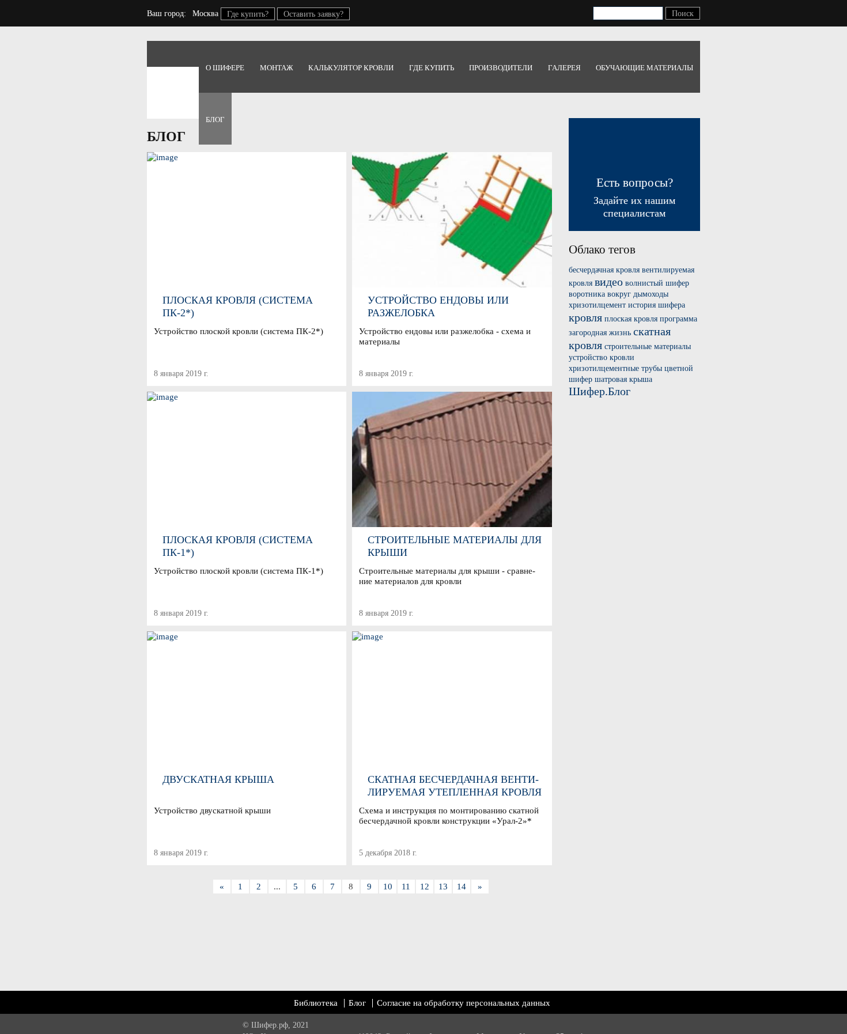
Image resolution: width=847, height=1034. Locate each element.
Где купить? (248, 14)
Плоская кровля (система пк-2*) (237, 306)
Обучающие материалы (644, 67)
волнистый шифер (657, 283)
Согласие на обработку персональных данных (463, 1003)
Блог (215, 119)
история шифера (656, 305)
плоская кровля (630, 319)
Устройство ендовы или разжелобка (438, 306)
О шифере (225, 67)
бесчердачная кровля (604, 270)
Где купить (431, 67)
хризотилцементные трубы (615, 368)
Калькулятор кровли (351, 67)
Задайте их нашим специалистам (634, 197)
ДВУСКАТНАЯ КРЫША (218, 779)
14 (461, 886)
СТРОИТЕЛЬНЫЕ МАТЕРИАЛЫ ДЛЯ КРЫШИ (455, 546)
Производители (500, 67)
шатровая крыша (623, 379)
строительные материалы (647, 346)
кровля (585, 317)
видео (609, 281)
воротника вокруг (600, 294)
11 (406, 886)
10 (387, 886)
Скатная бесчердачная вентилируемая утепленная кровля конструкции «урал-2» (455, 786)
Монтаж (276, 67)
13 (443, 886)
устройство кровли (601, 357)
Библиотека (316, 1003)
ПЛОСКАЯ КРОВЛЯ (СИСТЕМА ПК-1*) (237, 546)
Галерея (564, 67)
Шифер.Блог (599, 391)
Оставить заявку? (313, 14)
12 (424, 886)
